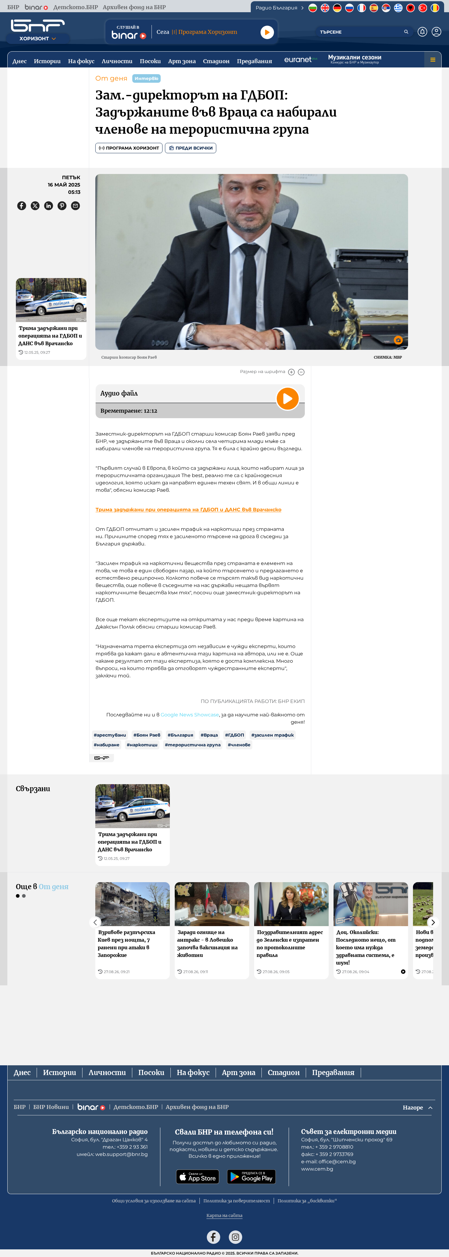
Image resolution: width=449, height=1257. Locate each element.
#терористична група (193, 745)
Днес (22, 1072)
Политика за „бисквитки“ (307, 1201)
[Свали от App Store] (197, 1176)
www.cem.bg (317, 1169)
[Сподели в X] (35, 206)
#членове (239, 745)
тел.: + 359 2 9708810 (327, 1147)
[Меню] (433, 59)
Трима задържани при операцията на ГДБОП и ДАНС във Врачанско (188, 510)
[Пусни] (267, 32)
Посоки (151, 1072)
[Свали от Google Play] (251, 1176)
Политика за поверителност (236, 1201)
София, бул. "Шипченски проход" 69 (346, 1140)
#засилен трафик (272, 735)
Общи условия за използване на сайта (154, 1201)
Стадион (284, 1072)
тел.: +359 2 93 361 (125, 1147)
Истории (59, 1072)
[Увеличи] (291, 372)
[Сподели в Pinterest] (62, 206)
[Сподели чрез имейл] (75, 206)
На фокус (193, 1072)
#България (180, 735)
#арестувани (110, 735)
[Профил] (436, 32)
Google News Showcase (190, 715)
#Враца (209, 735)
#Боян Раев (146, 735)
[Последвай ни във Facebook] (213, 1237)
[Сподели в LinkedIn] (48, 206)
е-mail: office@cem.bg (328, 1162)
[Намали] (301, 372)
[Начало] (38, 26)
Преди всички (194, 148)
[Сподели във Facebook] (22, 206)
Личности (107, 1072)
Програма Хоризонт (132, 148)
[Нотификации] (422, 32)
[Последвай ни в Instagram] (235, 1237)
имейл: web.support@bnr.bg (112, 1154)
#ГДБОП (234, 735)
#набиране (106, 745)
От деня (111, 78)
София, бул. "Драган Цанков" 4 (109, 1140)
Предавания (333, 1072)
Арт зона (238, 1072)
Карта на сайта (224, 1215)
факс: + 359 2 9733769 (327, 1154)
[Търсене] (406, 32)
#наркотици (142, 745)
